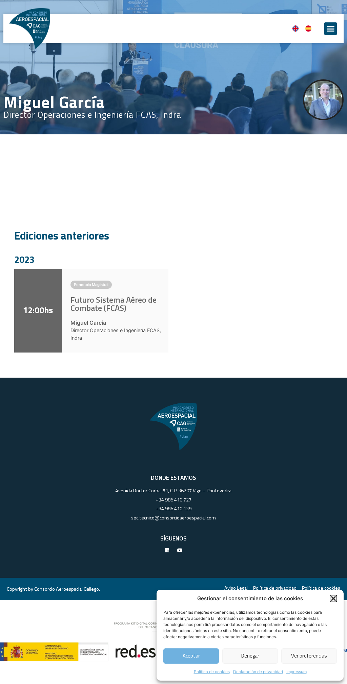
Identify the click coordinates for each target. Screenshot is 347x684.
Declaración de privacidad (258, 671)
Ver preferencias (309, 656)
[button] (333, 598)
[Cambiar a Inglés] (295, 29)
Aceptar (191, 656)
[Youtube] (180, 550)
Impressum (296, 671)
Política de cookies (212, 671)
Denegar (250, 656)
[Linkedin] (167, 550)
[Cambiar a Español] (308, 29)
